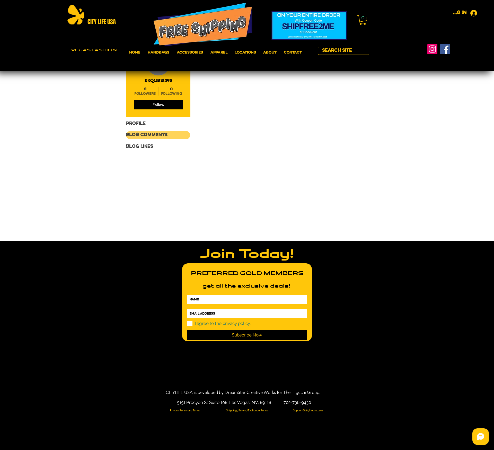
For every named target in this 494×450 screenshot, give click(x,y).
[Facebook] (445, 49)
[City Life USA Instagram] (432, 49)
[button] (363, 20)
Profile (136, 123)
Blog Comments (146, 135)
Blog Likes (139, 146)
